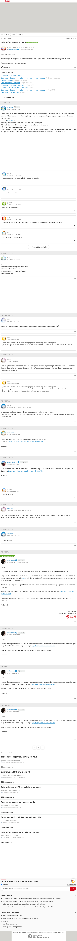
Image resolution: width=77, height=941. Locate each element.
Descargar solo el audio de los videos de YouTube (25, 442)
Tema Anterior (7, 38)
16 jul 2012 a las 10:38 (13, 260)
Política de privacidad (45, 932)
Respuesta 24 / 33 (7, 355)
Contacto (54, 932)
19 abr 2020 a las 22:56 (13, 634)
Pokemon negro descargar (10, 83)
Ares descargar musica (10, 924)
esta (23, 578)
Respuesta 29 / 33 (7, 529)
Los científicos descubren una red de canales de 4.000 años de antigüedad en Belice (28, 907)
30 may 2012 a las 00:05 (14, 234)
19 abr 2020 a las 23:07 (26, 49)
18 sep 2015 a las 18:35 (13, 434)
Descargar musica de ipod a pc (12, 927)
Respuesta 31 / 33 (7, 628)
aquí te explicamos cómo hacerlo (43, 646)
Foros (7, 34)
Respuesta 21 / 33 (7, 102)
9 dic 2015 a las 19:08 (13, 339)
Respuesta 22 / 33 (7, 253)
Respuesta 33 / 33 (7, 705)
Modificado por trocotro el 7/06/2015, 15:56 (19, 407)
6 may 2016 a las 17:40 (13, 535)
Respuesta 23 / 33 (7, 315)
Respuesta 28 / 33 (7, 504)
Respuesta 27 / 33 (7, 458)
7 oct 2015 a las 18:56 (13, 491)
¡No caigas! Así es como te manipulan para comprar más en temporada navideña (28, 901)
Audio (13, 34)
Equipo (24, 932)
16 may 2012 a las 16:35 (14, 175)
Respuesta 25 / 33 (7, 401)
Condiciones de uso (32, 932)
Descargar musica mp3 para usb (12, 85)
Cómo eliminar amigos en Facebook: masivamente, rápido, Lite (22, 918)
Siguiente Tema (69, 38)
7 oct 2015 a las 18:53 (13, 464)
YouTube (10, 120)
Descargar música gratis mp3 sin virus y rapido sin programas (23, 90)
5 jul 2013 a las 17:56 (13, 321)
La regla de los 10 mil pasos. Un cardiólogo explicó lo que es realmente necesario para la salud (32, 898)
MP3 (19, 34)
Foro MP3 (30, 85)
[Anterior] (34, 747)
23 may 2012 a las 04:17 (14, 190)
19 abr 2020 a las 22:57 (13, 673)
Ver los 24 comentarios (39, 247)
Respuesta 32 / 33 (7, 666)
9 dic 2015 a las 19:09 (13, 384)
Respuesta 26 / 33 (7, 428)
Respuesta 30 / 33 (7, 552)
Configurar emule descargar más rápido (15, 88)
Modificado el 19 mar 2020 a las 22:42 (17, 562)
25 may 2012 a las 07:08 (14, 219)
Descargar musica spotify (10, 92)
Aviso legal (61, 932)
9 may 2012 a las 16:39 (13, 109)
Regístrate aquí (17, 932)
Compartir (7, 67)
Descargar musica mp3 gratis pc (13, 915)
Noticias (5, 885)
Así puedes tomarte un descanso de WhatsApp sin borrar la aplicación (24, 904)
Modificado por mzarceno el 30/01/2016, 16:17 (20, 510)
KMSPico (5, 921)
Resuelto (30, 42)
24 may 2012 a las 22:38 (14, 204)
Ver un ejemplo (71, 885)
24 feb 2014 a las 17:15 (13, 361)
